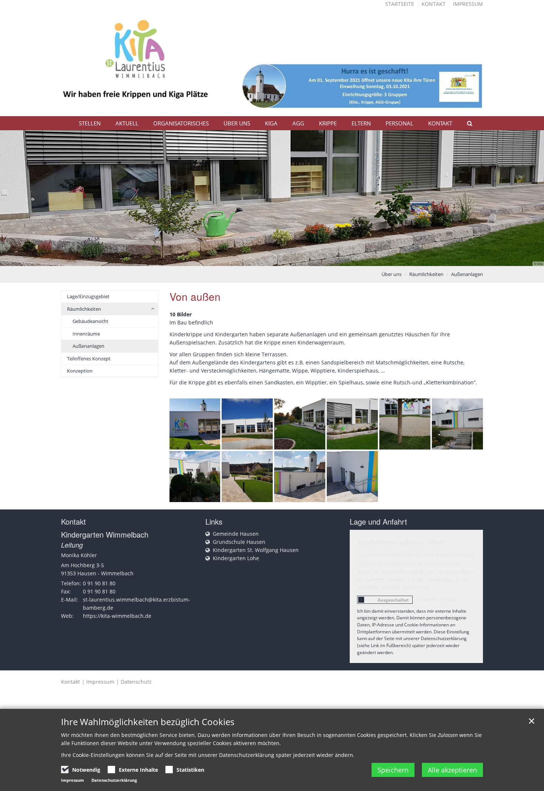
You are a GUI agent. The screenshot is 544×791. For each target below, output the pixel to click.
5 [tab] (294, 258)
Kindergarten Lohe (236, 558)
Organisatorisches (181, 123)
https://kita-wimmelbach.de (117, 615)
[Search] (466, 123)
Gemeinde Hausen (236, 533)
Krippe (328, 123)
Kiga (271, 123)
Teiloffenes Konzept (89, 358)
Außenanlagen (467, 274)
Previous (18, 198)
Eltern (361, 123)
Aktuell (126, 123)
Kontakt (434, 3)
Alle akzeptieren (452, 769)
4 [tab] (283, 258)
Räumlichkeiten (426, 274)
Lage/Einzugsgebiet (88, 296)
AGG (298, 123)
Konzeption (80, 370)
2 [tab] (261, 258)
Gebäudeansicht (90, 321)
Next (525, 198)
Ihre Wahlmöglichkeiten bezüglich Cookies (147, 721)
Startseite (399, 3)
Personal (399, 123)
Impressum (468, 3)
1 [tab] (249, 258)
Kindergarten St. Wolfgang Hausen (256, 549)
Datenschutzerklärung (114, 780)
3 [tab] (272, 258)
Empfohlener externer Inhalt (401, 542)
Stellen (90, 123)
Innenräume (86, 333)
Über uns (237, 123)
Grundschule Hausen (239, 541)
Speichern (393, 769)
